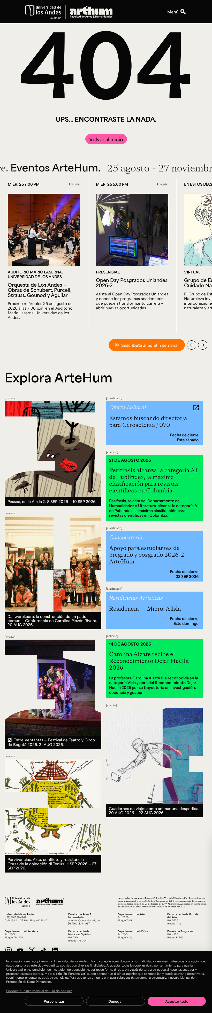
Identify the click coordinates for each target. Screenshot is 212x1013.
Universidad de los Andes (130, 898)
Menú (172, 12)
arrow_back (191, 345)
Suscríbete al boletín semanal (150, 345)
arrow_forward (202, 345)
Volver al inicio (106, 139)
